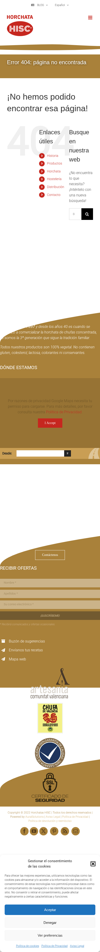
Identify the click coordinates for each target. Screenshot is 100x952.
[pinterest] (54, 831)
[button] (93, 863)
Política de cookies (27, 946)
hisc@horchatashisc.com (27, 539)
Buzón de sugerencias (27, 641)
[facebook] (24, 831)
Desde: (7, 453)
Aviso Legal (77, 946)
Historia (52, 156)
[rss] (65, 831)
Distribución (55, 187)
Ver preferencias (50, 935)
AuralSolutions (34, 816)
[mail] (75, 831)
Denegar (50, 923)
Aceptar (50, 910)
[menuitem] (61, 5)
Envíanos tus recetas (26, 650)
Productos (54, 163)
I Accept (50, 423)
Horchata (54, 171)
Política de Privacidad (54, 946)
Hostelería (54, 179)
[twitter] (43, 831)
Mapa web (17, 659)
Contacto (53, 195)
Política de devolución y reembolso (50, 821)
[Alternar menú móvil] (90, 17)
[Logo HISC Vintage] (40, 266)
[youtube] (34, 831)
